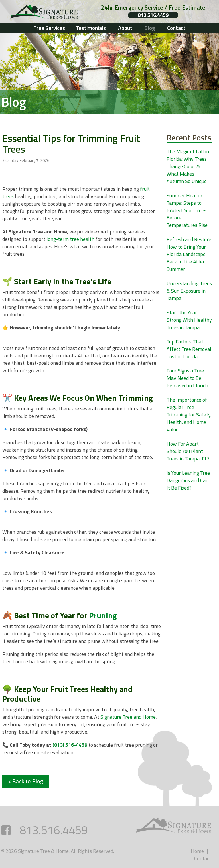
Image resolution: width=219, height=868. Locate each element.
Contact (176, 28)
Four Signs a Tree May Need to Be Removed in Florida (187, 378)
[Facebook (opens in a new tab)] (6, 830)
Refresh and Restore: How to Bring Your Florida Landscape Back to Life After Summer (189, 254)
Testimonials (91, 28)
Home (197, 851)
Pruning (103, 615)
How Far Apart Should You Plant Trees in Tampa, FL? (188, 451)
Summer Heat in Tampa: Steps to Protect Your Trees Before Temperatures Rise (187, 210)
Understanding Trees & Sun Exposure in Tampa (189, 290)
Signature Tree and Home (128, 717)
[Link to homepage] (48, 12)
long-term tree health (70, 239)
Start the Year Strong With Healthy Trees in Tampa (189, 320)
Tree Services (49, 28)
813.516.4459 (153, 15)
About (125, 28)
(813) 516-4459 (69, 745)
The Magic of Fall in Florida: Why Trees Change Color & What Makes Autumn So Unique (188, 166)
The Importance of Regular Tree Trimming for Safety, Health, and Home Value (189, 414)
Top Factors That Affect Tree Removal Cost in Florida (189, 349)
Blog (149, 28)
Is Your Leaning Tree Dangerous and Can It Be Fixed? (188, 480)
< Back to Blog (25, 781)
